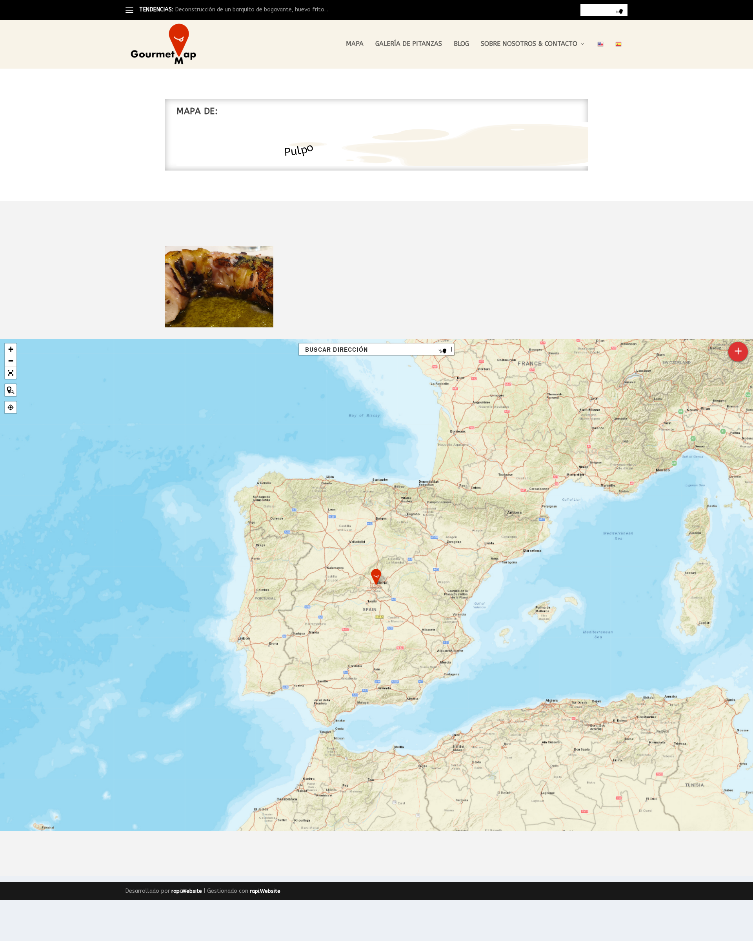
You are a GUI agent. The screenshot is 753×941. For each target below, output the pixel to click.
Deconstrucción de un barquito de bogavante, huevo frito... (251, 9)
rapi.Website (186, 891)
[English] (600, 55)
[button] (376, 577)
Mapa (355, 44)
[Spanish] (618, 55)
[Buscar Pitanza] (10, 390)
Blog (461, 44)
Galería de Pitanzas (408, 44)
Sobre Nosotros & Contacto (529, 44)
